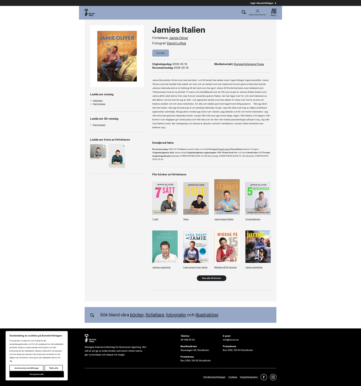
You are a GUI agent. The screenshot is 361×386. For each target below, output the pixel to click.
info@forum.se (231, 339)
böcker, (137, 315)
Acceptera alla (37, 374)
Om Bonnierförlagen (214, 377)
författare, (155, 315)
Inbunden (98, 100)
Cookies (232, 377)
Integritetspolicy (249, 377)
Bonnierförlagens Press (249, 64)
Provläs (161, 53)
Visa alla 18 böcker (211, 278)
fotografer (176, 315)
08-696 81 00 (187, 339)
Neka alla (53, 368)
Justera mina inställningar (26, 368)
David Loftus (176, 43)
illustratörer (207, 315)
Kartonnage (99, 104)
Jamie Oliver (178, 38)
